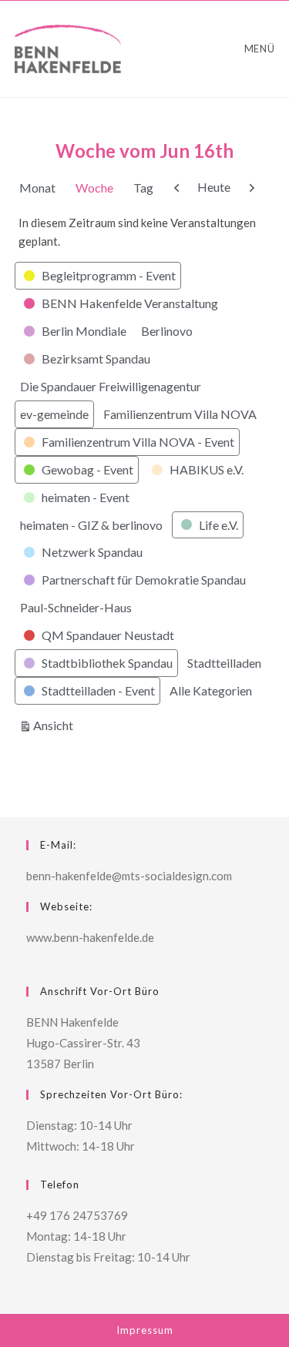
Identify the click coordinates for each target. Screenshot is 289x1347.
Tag (143, 187)
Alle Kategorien (211, 690)
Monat (37, 187)
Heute (213, 186)
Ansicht (55, 724)
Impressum (144, 1330)
